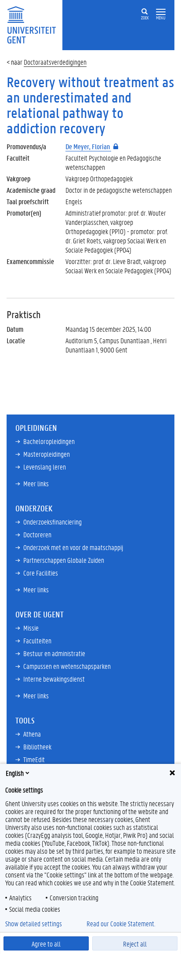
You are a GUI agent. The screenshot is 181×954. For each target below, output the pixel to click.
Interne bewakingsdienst (54, 678)
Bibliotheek (37, 746)
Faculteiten (37, 640)
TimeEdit (34, 759)
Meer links (36, 483)
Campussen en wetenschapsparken (67, 666)
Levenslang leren (44, 466)
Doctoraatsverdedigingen (55, 61)
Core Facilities (40, 572)
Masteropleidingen (46, 454)
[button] (161, 12)
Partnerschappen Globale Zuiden (63, 560)
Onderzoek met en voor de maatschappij (73, 547)
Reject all (135, 943)
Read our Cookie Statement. (121, 923)
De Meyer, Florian (88, 146)
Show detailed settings (33, 923)
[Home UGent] (34, 24)
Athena (32, 733)
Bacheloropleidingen (49, 441)
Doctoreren (37, 534)
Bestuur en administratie (54, 653)
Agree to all (46, 943)
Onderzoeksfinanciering (52, 521)
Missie (31, 627)
